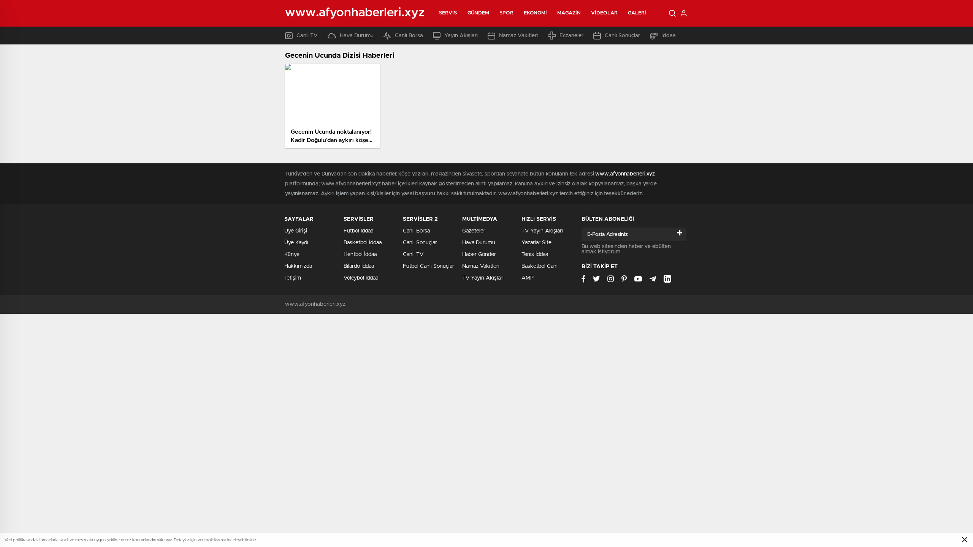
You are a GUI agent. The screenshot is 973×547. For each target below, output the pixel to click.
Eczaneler (571, 35)
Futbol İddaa (358, 231)
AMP (527, 278)
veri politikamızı (212, 540)
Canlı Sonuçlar (622, 35)
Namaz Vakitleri (518, 35)
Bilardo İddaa (359, 266)
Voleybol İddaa (361, 278)
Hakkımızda (298, 266)
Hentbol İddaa (360, 254)
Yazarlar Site (536, 242)
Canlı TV (307, 35)
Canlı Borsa (409, 35)
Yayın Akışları (461, 35)
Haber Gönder (479, 254)
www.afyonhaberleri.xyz (625, 174)
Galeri (637, 13)
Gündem (478, 13)
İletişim (292, 278)
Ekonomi (535, 13)
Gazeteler (473, 231)
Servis (448, 13)
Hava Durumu (357, 35)
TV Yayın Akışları (483, 278)
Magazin (569, 13)
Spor (506, 13)
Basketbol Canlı (540, 266)
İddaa (668, 35)
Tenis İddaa (534, 254)
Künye (292, 254)
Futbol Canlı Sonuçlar (428, 266)
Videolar (604, 13)
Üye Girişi (295, 231)
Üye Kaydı (296, 242)
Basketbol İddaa (363, 242)
